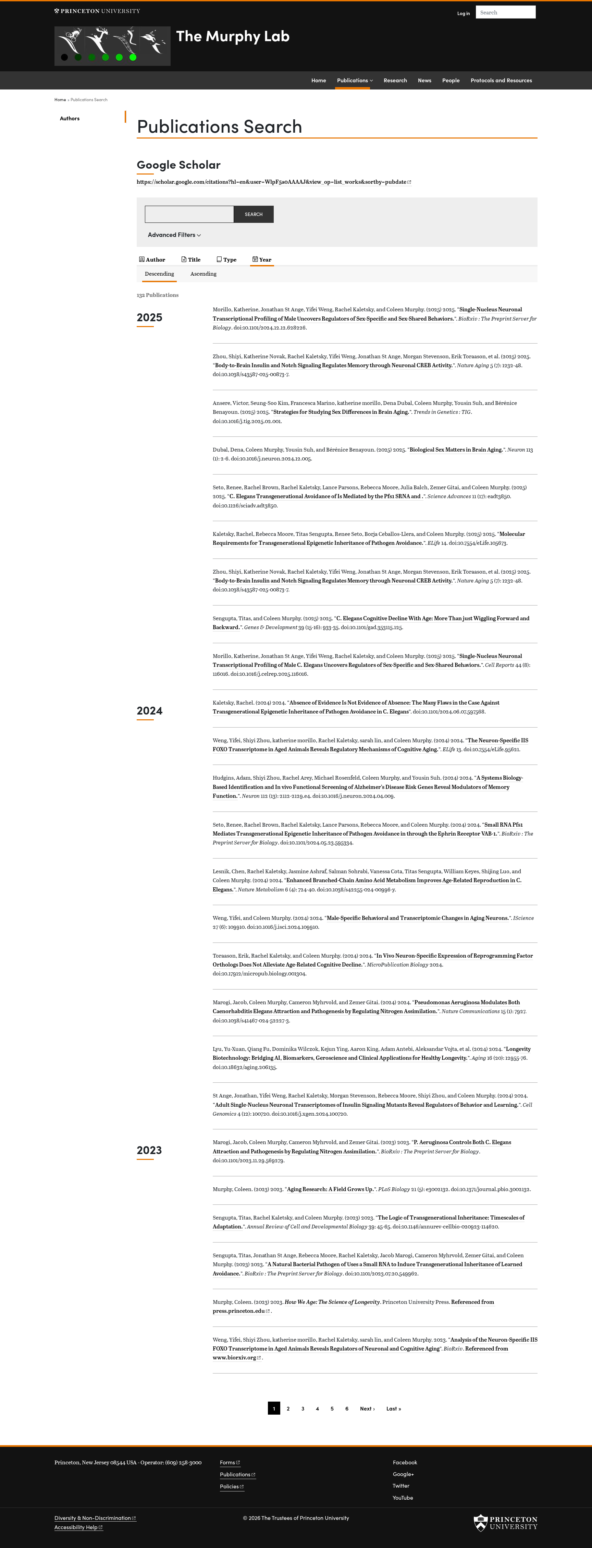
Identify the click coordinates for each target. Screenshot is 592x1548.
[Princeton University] (97, 11)
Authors (92, 118)
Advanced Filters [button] (171, 234)
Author (155, 259)
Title (194, 259)
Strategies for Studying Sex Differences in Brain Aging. (341, 412)
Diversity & (92, 1517)
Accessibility (76, 1527)
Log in (463, 13)
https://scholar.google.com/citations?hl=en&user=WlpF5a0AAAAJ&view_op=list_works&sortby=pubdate (271, 181)
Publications (353, 80)
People (451, 80)
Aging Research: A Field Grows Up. (330, 1189)
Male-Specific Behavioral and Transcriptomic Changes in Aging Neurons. (418, 918)
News (424, 80)
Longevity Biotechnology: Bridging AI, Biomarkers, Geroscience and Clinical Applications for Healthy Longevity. (372, 1053)
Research (395, 80)
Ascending (203, 273)
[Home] (115, 48)
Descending (159, 273)
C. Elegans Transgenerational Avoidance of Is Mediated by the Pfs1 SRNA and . (326, 496)
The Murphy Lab (233, 34)
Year (265, 259)
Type (229, 259)
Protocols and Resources (501, 80)
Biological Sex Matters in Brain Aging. (456, 449)
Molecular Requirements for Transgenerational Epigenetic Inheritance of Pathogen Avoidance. (369, 538)
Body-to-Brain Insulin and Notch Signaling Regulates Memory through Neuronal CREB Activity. (334, 365)
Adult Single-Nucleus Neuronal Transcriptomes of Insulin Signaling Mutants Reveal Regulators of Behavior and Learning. (367, 1104)
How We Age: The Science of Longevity (332, 1302)
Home (318, 80)
